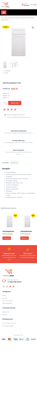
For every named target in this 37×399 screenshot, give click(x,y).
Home (2, 18)
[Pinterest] (13, 286)
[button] (3, 12)
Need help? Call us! (12, 280)
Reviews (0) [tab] (14, 162)
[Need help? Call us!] (4, 280)
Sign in (26, 3)
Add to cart (15, 103)
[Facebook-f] (3, 286)
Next (6, 73)
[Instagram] (7, 286)
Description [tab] (5, 162)
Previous (7, 71)
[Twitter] (10, 286)
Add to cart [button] (7, 238)
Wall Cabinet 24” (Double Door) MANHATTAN (17, 18)
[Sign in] (22, 4)
